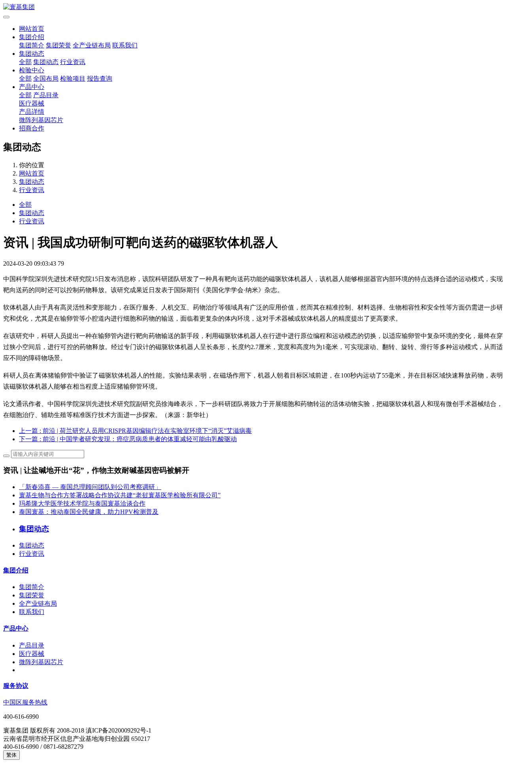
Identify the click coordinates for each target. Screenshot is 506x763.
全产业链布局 (92, 45)
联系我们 (125, 45)
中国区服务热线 (25, 702)
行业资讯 (72, 62)
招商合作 (31, 128)
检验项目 (72, 78)
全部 (25, 62)
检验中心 (31, 70)
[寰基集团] (253, 7)
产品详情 (31, 111)
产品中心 (31, 86)
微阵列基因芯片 (41, 120)
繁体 (11, 755)
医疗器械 (31, 103)
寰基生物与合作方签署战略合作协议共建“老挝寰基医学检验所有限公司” (120, 495)
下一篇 (128, 439)
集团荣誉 (58, 45)
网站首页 (31, 28)
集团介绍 (31, 37)
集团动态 (31, 53)
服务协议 (15, 685)
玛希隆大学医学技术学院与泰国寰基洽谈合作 (82, 503)
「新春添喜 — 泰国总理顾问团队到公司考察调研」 (90, 486)
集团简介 (31, 45)
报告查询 (99, 78)
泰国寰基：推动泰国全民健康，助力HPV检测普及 (89, 511)
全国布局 (46, 78)
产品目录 (46, 95)
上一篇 (135, 430)
